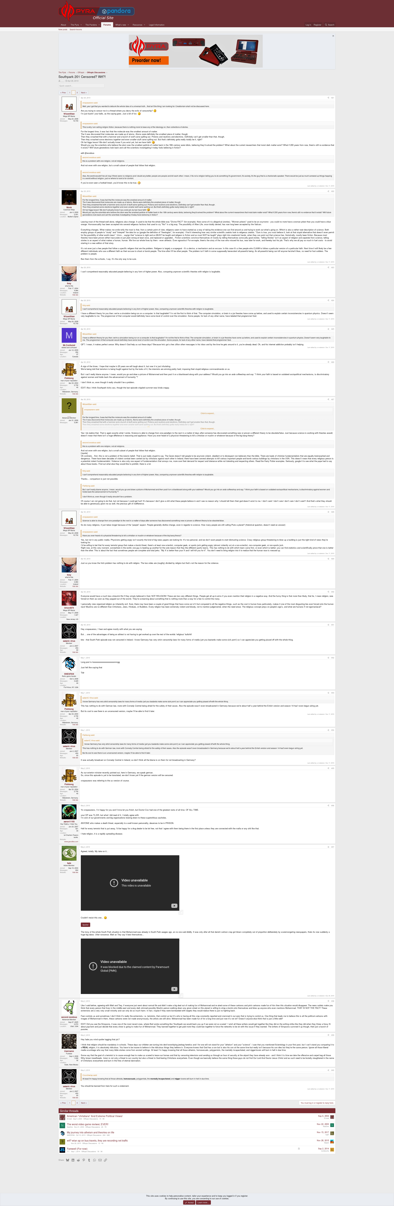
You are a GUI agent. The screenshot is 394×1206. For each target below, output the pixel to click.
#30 (332, 592)
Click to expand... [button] (208, 413)
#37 (332, 847)
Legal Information (156, 24)
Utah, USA (74, 1026)
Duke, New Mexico (71, 1064)
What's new (120, 24)
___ (62, 80)
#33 (332, 693)
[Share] (328, 97)
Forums (107, 24)
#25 (332, 329)
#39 (332, 1035)
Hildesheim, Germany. (70, 391)
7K (106, 1127)
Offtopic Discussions (90, 1119)
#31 (332, 625)
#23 (332, 267)
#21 (332, 98)
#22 (332, 191)
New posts (62, 29)
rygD (327, 1134)
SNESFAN (71, 1135)
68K (108, 1135)
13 (99, 1143)
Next (83, 92)
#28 (332, 512)
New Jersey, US (72, 619)
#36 (332, 805)
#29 (332, 559)
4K (102, 1143)
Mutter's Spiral (73, 216)
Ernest (69, 1119)
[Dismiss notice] (333, 36)
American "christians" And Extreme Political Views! (95, 1116)
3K (102, 1151)
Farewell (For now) (77, 1148)
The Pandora (91, 24)
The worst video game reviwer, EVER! (87, 1124)
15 (100, 1119)
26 (102, 1127)
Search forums (76, 29)
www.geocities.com (71, 841)
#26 (332, 362)
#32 (332, 658)
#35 (332, 768)
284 (104, 1135)
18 (98, 1151)
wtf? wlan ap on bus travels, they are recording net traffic (97, 1140)
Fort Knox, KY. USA (71, 687)
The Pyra (75, 24)
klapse (326, 1142)
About (63, 24)
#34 (332, 730)
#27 (332, 399)
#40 (332, 1070)
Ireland (75, 292)
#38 (332, 1001)
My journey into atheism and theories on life (90, 1132)
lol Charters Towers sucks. (71, 836)
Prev (64, 92)
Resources (137, 24)
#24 (332, 300)
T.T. (68, 1151)
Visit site (75, 295)
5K (104, 1119)
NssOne (70, 1127)
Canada (75, 356)
